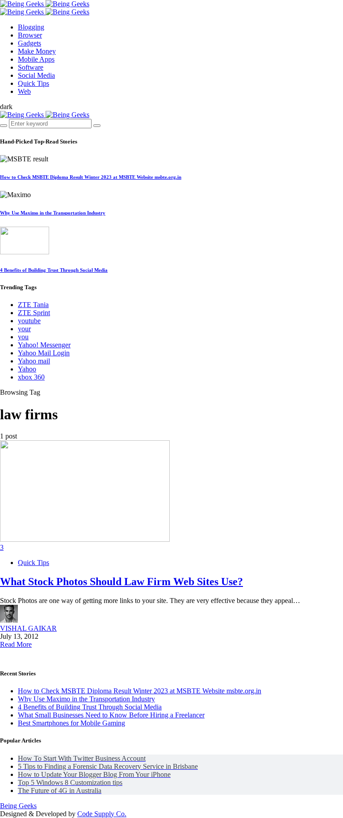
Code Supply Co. (101, 814)
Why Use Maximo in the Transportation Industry (52, 212)
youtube (29, 321)
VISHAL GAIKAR (28, 628)
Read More (16, 644)
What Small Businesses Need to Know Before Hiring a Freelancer (111, 715)
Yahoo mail (34, 361)
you (23, 337)
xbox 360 (31, 377)
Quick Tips (33, 562)
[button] (6, 106)
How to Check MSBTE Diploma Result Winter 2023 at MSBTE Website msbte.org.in (90, 177)
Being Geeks (18, 806)
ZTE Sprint (34, 312)
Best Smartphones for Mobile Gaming (71, 723)
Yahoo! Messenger (44, 345)
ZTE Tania (33, 304)
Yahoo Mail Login (44, 353)
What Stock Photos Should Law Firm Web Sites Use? (121, 581)
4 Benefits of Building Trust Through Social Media (54, 270)
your (24, 329)
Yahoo (27, 369)
